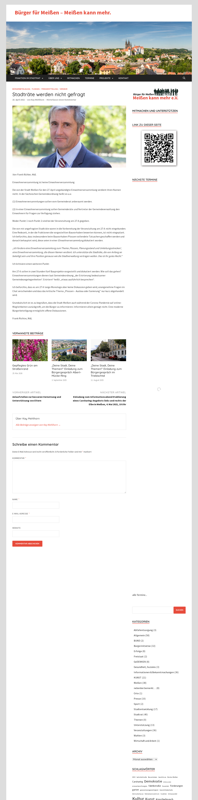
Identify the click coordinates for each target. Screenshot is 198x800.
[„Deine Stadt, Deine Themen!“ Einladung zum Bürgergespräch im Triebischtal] (108, 351)
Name (15, 499)
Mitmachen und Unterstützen (155, 111)
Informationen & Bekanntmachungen (154, 672)
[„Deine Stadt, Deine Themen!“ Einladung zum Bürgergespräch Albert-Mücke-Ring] (69, 351)
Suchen (179, 610)
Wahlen (138, 735)
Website (16, 528)
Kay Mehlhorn (37, 99)
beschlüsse (162, 777)
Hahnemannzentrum (152, 794)
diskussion (167, 782)
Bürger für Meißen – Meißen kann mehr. (63, 12)
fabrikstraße (154, 785)
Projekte (104, 78)
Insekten (164, 794)
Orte (136, 693)
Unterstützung (142, 724)
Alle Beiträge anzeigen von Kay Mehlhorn (38, 424)
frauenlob (165, 786)
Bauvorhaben (152, 777)
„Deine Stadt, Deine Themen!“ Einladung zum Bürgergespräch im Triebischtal (106, 370)
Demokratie (153, 781)
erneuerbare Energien (139, 786)
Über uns (53, 78)
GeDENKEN (140, 661)
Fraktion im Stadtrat (27, 78)
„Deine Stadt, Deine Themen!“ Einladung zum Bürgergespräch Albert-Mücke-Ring (67, 370)
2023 (133, 777)
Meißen (138, 682)
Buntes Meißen (172, 777)
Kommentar (19, 458)
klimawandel (172, 794)
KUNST (137, 677)
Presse (137, 698)
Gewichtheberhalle (166, 790)
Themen (138, 719)
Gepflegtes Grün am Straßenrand (25, 367)
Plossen (36, 89)
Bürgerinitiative (142, 645)
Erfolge (138, 651)
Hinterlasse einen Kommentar (61, 99)
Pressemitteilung (49, 89)
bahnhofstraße (142, 777)
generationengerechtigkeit (149, 790)
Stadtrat (138, 714)
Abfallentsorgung (143, 630)
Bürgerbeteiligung (21, 89)
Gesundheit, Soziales (145, 667)
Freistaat (139, 656)
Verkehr (63, 89)
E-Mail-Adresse (21, 513)
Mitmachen (73, 78)
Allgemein (139, 635)
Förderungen (176, 785)
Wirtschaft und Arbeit (145, 740)
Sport (137, 703)
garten (135, 789)
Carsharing (137, 781)
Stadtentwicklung (143, 709)
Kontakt (123, 78)
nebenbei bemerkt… (145, 688)
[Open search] (184, 78)
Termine (89, 78)
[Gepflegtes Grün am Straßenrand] (30, 351)
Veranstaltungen (143, 730)
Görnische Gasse (137, 794)
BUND (137, 640)
